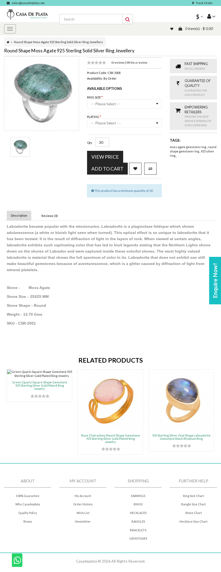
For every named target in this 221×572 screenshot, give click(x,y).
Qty (89, 142)
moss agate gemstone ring (188, 147)
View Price (105, 157)
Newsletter (83, 521)
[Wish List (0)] (172, 28)
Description (19, 215)
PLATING (93, 116)
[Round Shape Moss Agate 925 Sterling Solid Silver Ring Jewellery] (20, 147)
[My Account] (209, 16)
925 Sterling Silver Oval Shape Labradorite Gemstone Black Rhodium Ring (181, 437)
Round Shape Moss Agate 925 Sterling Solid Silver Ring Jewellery (58, 42)
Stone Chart (193, 513)
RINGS (138, 504)
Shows (27, 521)
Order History (83, 504)
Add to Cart (107, 169)
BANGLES (138, 521)
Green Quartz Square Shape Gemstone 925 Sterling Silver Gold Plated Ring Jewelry (39, 385)
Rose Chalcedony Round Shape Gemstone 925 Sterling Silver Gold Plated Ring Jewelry (110, 439)
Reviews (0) (50, 215)
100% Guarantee (27, 496)
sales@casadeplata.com (28, 3)
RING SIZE (94, 97)
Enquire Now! (215, 280)
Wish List (83, 513)
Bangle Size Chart (193, 504)
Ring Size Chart (193, 496)
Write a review (137, 62)
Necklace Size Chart (193, 521)
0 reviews (118, 62)
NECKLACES (138, 513)
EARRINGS (138, 496)
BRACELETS (138, 530)
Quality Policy (27, 513)
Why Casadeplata (27, 504)
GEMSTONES (138, 538)
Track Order (204, 3)
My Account (83, 496)
